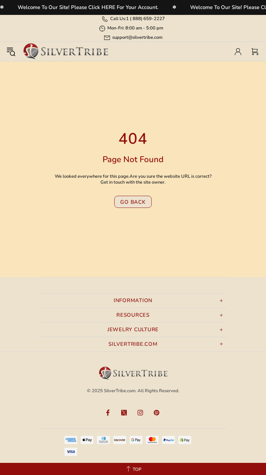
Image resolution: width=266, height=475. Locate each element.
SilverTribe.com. (120, 391)
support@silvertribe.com (137, 37)
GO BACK (132, 202)
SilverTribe (65, 51)
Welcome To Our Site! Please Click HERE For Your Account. (88, 7)
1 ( (145, 19)
